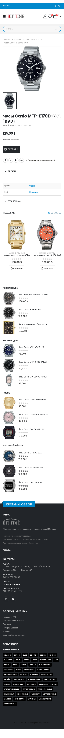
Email (21, 160)
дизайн (7, 679)
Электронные (43, 669)
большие (34, 674)
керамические (34, 679)
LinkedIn (16, 160)
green (26, 660)
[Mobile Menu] (5, 16)
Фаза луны (29, 669)
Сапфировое (44, 665)
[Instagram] (55, 5)
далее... (6, 549)
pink (56, 660)
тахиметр (36, 694)
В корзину (13, 149)
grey (35, 660)
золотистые (19, 679)
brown (33, 655)
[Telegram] (59, 5)
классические (50, 679)
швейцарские (45, 699)
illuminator (45, 660)
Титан (18, 669)
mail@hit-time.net (11, 584)
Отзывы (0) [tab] (14, 201)
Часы (30, 253)
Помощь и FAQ (10, 617)
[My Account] (45, 16)
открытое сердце (11, 689)
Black (16, 655)
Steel (15, 665)
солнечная (9, 694)
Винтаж (33, 665)
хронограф (19, 699)
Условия (6, 631)
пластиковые (29, 689)
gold (18, 660)
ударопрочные (49, 694)
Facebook (5, 160)
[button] (49, 213)
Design (43, 655)
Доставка (7, 624)
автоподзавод (10, 674)
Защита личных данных (14, 635)
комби (7, 684)
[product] (24, 235)
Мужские (33, 192)
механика (31, 684)
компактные (18, 684)
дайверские (46, 674)
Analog (7, 655)
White (23, 665)
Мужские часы (21, 253)
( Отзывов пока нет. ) (24, 125)
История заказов (10, 627)
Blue (25, 655)
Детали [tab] (12, 171)
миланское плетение (48, 684)
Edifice (52, 655)
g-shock (8, 660)
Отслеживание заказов (13, 620)
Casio (32, 185)
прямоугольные (45, 689)
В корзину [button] (25, 268)
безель (23, 674)
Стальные (8, 669)
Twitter (10, 160)
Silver (6, 665)
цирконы (32, 699)
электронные (10, 704)
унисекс (7, 699)
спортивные (22, 694)
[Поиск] (56, 29)
